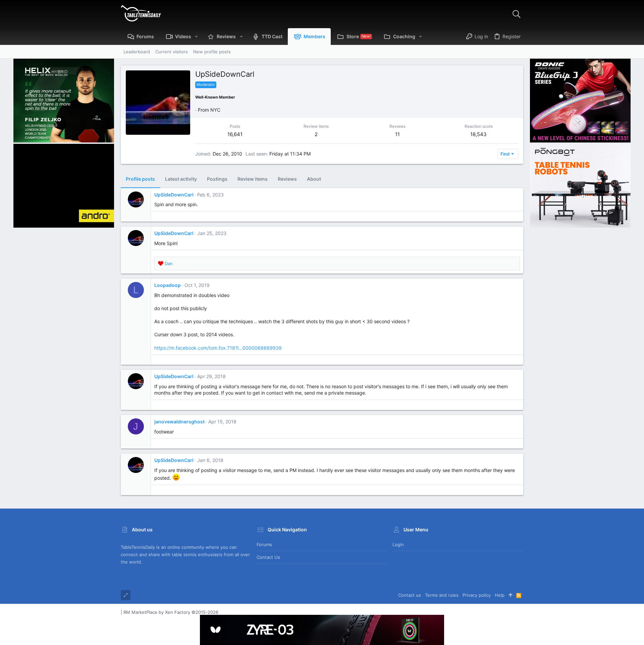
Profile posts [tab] (140, 179)
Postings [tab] (217, 179)
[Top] (510, 595)
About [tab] (314, 179)
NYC (215, 110)
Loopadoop (167, 285)
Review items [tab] (252, 179)
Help (499, 595)
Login (398, 544)
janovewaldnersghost (179, 421)
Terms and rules (442, 595)
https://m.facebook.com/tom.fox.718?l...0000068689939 (218, 348)
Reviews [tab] (287, 179)
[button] (196, 36)
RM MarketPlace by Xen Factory (170, 612)
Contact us (268, 557)
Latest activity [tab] (181, 179)
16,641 (235, 134)
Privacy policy (477, 595)
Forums (264, 544)
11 (397, 134)
